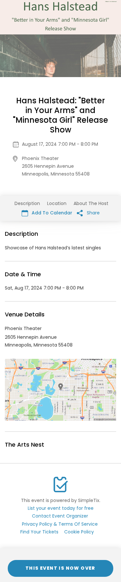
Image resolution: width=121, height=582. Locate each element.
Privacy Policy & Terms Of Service (60, 524)
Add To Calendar (51, 213)
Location (56, 203)
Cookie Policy (79, 532)
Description (27, 203)
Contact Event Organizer (60, 516)
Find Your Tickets (39, 532)
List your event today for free (61, 508)
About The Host (91, 203)
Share (93, 213)
